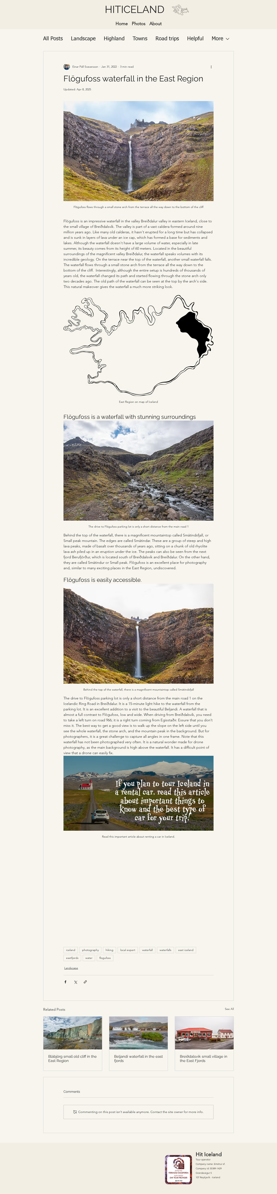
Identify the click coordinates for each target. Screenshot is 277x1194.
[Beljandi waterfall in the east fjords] (138, 1033)
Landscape (83, 39)
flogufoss (105, 958)
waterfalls (165, 950)
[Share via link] (85, 982)
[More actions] (211, 66)
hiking (109, 950)
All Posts (53, 39)
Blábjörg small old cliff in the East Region (72, 1058)
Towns (140, 39)
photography (90, 950)
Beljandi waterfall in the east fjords (138, 1058)
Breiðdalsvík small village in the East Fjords (203, 1058)
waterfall (147, 950)
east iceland (185, 950)
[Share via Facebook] (65, 982)
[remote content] (138, 891)
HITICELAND (134, 9)
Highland (114, 39)
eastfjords (72, 958)
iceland (70, 950)
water (88, 958)
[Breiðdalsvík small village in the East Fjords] (204, 1033)
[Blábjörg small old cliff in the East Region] (72, 1033)
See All (229, 1009)
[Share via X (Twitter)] (75, 982)
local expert (127, 950)
